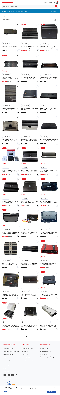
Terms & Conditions (26, 357)
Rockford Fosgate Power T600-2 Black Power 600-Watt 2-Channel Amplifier (48, 202)
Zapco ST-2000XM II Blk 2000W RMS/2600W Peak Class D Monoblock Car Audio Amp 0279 (48, 109)
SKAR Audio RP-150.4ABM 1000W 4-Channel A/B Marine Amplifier (48, 326)
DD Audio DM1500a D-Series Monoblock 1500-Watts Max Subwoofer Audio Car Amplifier (29, 78)
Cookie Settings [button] (52, 391)
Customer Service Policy (27, 348)
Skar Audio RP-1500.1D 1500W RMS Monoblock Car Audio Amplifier (49, 140)
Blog (5, 357)
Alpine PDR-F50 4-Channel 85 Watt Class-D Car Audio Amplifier (11, 140)
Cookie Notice (25, 354)
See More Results (30, 336)
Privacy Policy (25, 351)
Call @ (47, 351)
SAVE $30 (5, 225)
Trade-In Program (7, 360)
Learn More (53, 11)
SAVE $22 (5, 70)
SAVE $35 (24, 163)
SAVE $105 (43, 256)
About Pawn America (8, 354)
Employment (6, 368)
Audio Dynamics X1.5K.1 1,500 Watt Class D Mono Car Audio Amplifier (29, 171)
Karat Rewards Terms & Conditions (11, 351)
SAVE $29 (43, 194)
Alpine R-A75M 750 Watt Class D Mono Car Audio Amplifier (29, 326)
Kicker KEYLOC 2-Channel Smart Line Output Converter (29, 233)
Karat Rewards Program (9, 348)
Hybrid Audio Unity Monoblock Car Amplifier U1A (48, 171)
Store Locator (45, 348)
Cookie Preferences (26, 363)
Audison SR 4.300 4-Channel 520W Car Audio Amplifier (49, 295)
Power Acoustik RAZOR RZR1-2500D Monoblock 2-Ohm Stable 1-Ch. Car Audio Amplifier (10, 78)
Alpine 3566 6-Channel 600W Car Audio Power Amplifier (29, 47)
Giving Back (6, 371)
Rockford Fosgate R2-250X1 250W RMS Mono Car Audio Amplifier (10, 171)
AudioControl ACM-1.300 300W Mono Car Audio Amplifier (9, 47)
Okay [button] (5, 391)
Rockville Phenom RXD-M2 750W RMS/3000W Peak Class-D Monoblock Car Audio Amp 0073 (29, 109)
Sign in (45, 2)
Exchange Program (8, 365)
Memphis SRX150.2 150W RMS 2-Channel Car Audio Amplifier (48, 47)
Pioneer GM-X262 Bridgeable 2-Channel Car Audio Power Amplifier (10, 109)
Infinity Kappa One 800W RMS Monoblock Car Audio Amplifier (29, 295)
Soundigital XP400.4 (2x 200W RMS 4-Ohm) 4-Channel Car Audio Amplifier (10, 326)
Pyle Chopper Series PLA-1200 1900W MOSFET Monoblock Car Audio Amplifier (10, 295)
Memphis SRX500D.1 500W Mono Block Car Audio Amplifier (29, 202)
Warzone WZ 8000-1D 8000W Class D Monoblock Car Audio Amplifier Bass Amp (49, 78)
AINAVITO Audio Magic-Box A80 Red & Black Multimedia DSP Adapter (48, 264)
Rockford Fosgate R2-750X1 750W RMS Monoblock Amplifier (48, 233)
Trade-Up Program (8, 363)
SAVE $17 (5, 163)
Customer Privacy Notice (27, 360)
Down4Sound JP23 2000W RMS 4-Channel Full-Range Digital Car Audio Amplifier (30, 264)
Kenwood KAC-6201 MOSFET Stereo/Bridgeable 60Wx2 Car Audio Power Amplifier (9, 264)
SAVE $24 (5, 318)
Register (50, 2)
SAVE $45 (43, 163)
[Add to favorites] (54, 2)
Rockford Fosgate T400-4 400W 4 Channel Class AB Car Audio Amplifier (10, 233)
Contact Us (44, 354)
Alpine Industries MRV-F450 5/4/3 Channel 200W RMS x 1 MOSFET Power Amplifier (29, 140)
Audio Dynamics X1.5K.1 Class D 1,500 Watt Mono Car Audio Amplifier (10, 202)
